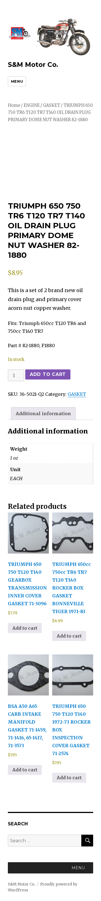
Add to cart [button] (24, 628)
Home (14, 105)
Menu (17, 81)
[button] (78, 867)
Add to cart (48, 374)
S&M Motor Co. (33, 65)
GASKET (51, 105)
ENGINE (32, 105)
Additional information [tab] (43, 413)
